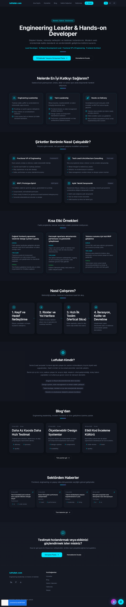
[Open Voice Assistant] (114, 602)
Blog (55, 3)
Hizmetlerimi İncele (83, 58)
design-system (56, 444)
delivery (16, 444)
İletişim (90, 3)
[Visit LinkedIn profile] (11, 582)
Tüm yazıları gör (61, 458)
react (42, 502)
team (102, 444)
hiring (79, 502)
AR (114, 3)
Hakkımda (78, 3)
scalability (54, 448)
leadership (70, 502)
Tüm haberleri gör (62, 512)
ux (100, 502)
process (27, 444)
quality (16, 448)
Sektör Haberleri (66, 3)
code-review (91, 444)
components (70, 444)
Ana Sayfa (36, 3)
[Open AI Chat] (121, 602)
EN (110, 3)
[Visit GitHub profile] (16, 582)
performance (51, 502)
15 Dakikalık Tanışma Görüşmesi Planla (50, 58)
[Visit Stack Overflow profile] (20, 582)
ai (13, 504)
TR (106, 3)
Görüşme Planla (50, 555)
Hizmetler (47, 3)
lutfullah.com (15, 3)
